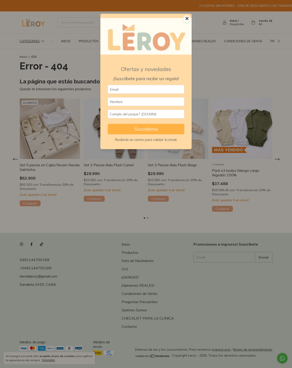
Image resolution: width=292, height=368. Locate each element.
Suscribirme (146, 129)
